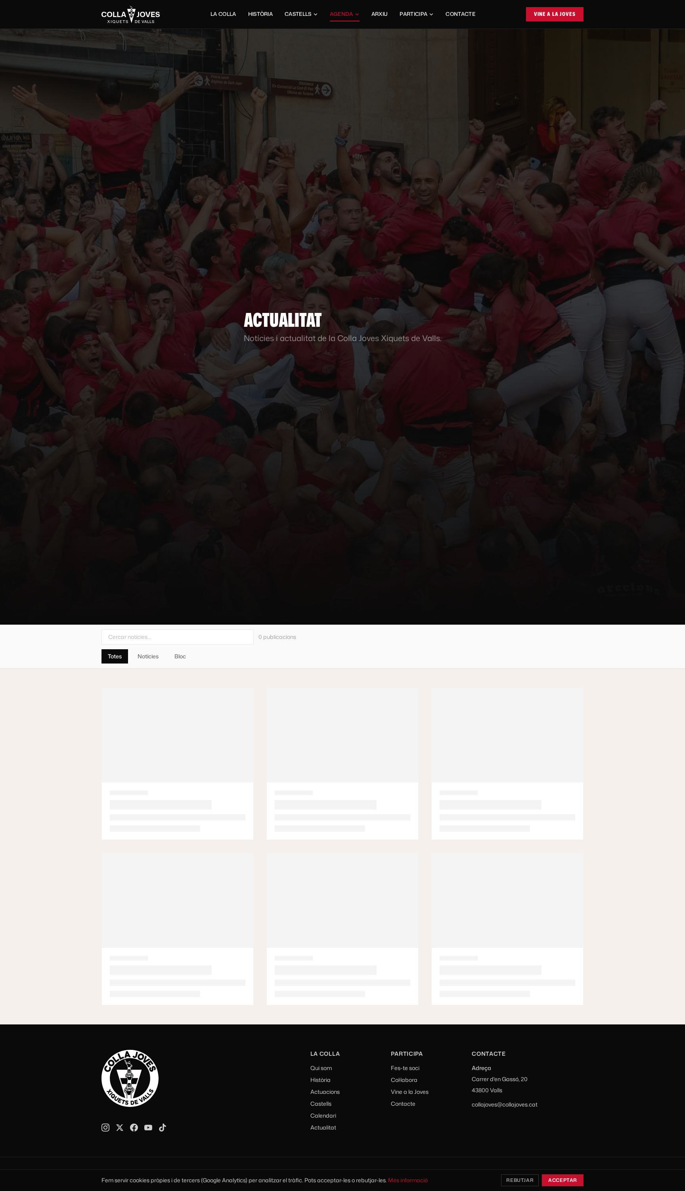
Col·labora (404, 1080)
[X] (120, 1128)
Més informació (408, 1180)
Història (260, 13)
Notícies (148, 656)
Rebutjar (520, 1180)
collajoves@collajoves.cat (505, 1104)
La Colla (223, 13)
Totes (115, 656)
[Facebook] (134, 1128)
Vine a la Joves (555, 13)
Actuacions (325, 1091)
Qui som (321, 1068)
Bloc (180, 656)
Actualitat (323, 1127)
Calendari (323, 1115)
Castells (298, 13)
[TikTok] (162, 1128)
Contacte (460, 13)
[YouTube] (148, 1128)
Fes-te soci (405, 1068)
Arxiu (379, 13)
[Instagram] (105, 1128)
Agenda (341, 13)
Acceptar (562, 1180)
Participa (413, 13)
